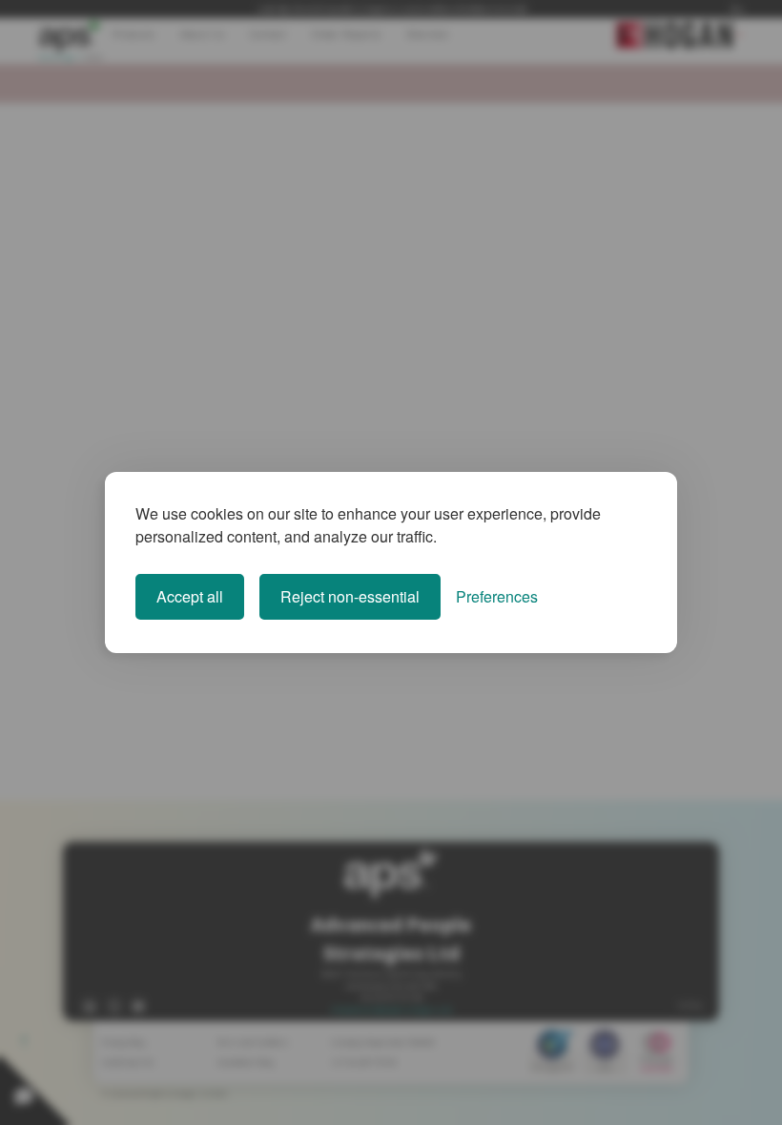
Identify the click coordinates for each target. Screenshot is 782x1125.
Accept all (189, 596)
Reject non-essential (350, 596)
